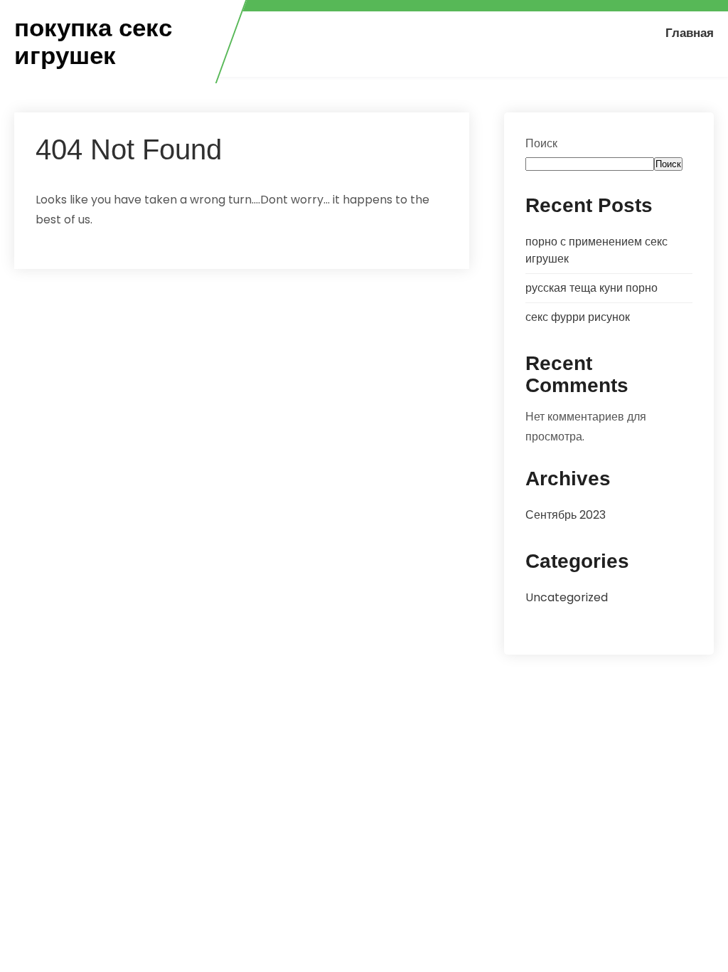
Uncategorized (566, 597)
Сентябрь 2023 (565, 515)
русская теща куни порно (591, 288)
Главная (689, 32)
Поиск (541, 143)
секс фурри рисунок (577, 317)
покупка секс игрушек (93, 41)
